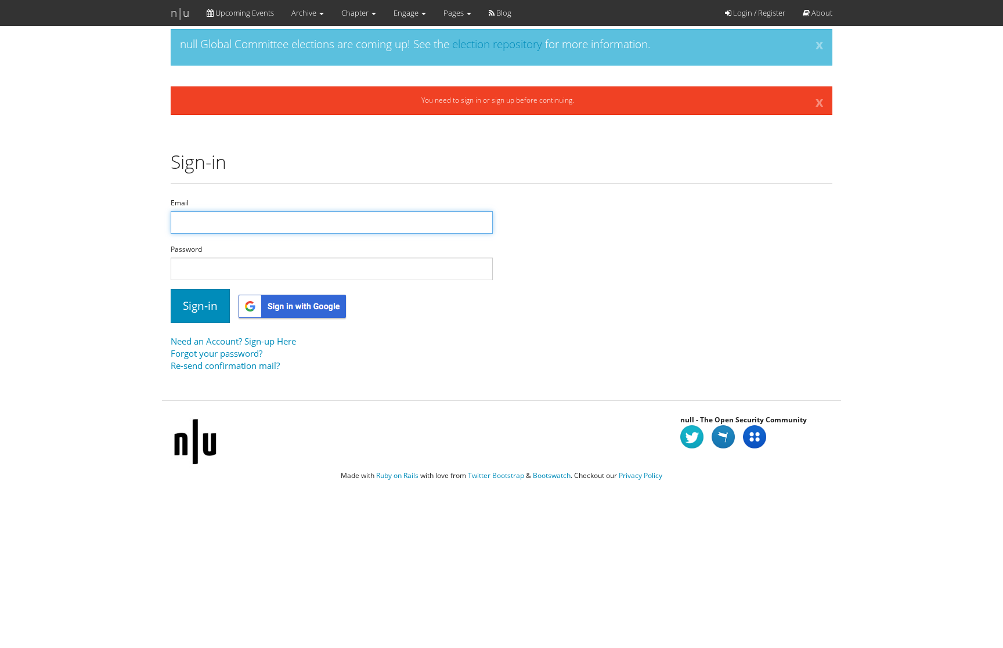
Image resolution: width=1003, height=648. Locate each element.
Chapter (355, 13)
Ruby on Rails (397, 475)
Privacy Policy (640, 475)
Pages (454, 13)
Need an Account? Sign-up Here (233, 341)
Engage (407, 13)
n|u (180, 12)
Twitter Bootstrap (496, 475)
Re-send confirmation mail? (225, 365)
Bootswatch (552, 475)
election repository (497, 44)
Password (186, 249)
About (821, 13)
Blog (503, 13)
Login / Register (758, 13)
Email (180, 203)
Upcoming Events (244, 13)
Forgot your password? (216, 353)
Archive (304, 13)
